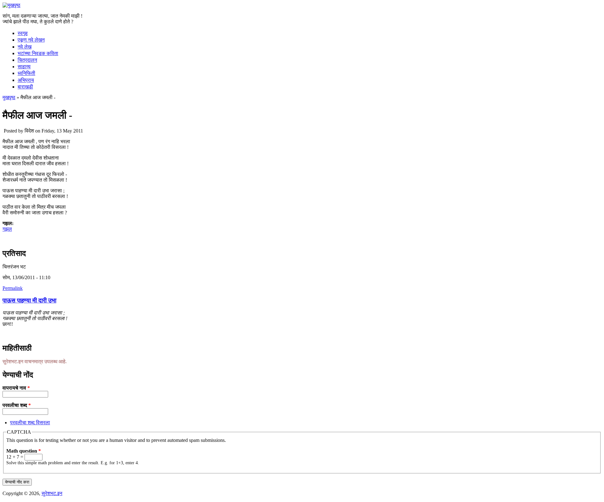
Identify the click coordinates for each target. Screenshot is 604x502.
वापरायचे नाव (16, 388)
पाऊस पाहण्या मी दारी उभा (29, 300)
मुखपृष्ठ (9, 97)
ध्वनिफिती (26, 73)
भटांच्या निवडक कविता (38, 53)
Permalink (13, 288)
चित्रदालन (27, 60)
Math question (23, 451)
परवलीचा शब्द (17, 405)
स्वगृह (23, 33)
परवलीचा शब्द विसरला (30, 422)
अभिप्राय (26, 80)
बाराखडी (25, 86)
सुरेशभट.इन (52, 493)
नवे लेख (24, 46)
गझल (7, 229)
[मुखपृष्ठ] (11, 5)
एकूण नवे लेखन (31, 39)
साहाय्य (24, 66)
